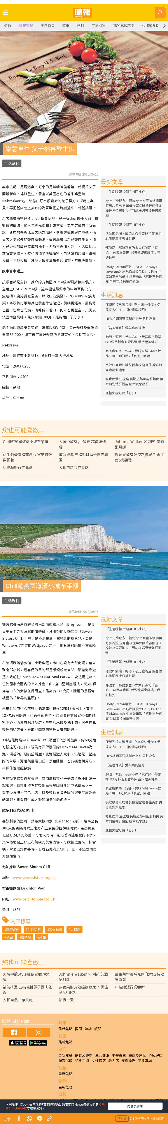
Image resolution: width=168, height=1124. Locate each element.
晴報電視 (26, 25)
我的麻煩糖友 (123, 25)
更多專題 (145, 1060)
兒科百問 (82, 1060)
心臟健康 (156, 1055)
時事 (65, 25)
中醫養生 (119, 1055)
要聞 (78, 1028)
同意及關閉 (135, 1106)
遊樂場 (26, 937)
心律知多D (150, 25)
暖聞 (97, 1028)
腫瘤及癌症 (137, 1055)
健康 (7, 25)
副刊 (80, 25)
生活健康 (102, 1055)
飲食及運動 (84, 1055)
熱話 (88, 1028)
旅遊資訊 (12, 929)
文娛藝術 (55, 929)
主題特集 (48, 25)
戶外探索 (34, 929)
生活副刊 (11, 163)
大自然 (75, 929)
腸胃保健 (65, 1060)
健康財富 (99, 25)
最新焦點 (65, 1028)
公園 (9, 937)
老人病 (113, 1060)
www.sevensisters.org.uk (34, 877)
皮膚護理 (128, 1060)
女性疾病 (99, 1060)
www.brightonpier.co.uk (34, 899)
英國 (42, 937)
